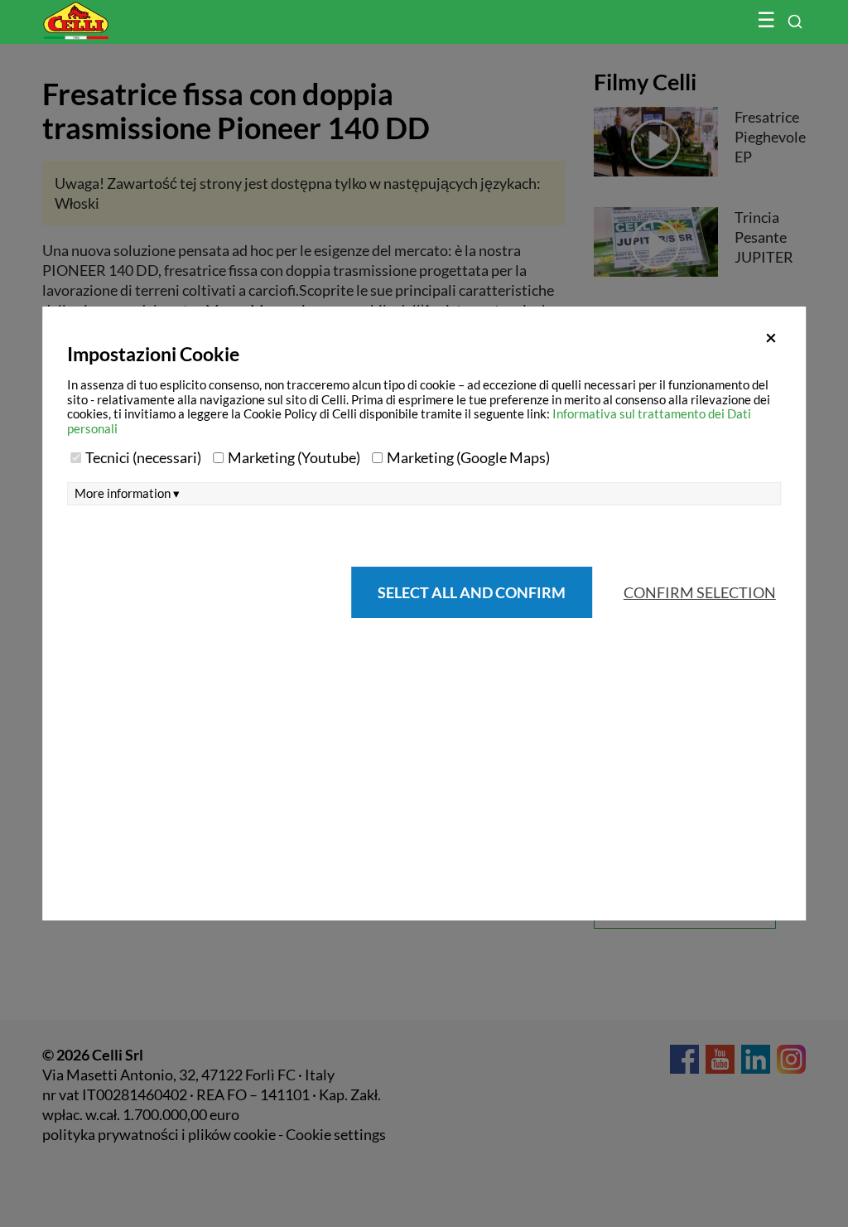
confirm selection (700, 592)
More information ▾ (127, 493)
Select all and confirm (472, 592)
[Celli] (110, 12)
